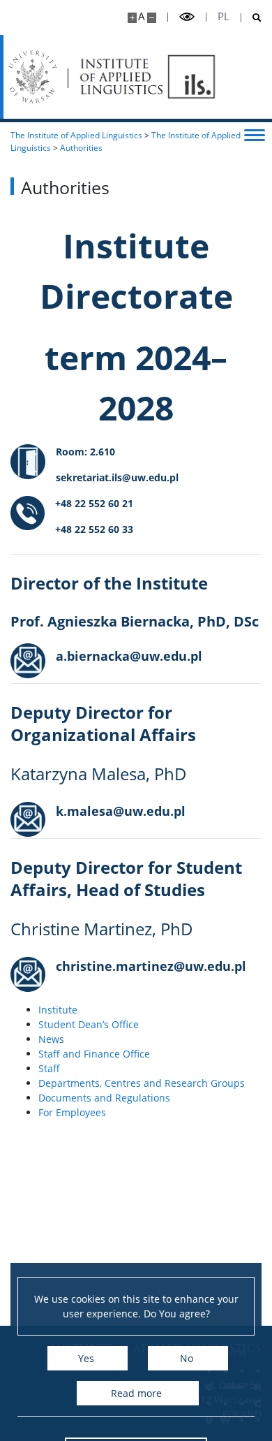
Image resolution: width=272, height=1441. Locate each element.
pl (223, 16)
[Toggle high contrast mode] (187, 17)
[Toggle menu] (254, 134)
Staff (49, 1068)
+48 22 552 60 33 (94, 529)
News (51, 1039)
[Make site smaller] (151, 18)
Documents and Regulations (104, 1097)
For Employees (72, 1112)
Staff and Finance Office (94, 1053)
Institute (57, 1009)
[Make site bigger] (132, 18)
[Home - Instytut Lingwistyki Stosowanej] (148, 76)
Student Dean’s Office (88, 1024)
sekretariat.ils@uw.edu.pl (117, 477)
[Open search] (251, 17)
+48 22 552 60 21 (94, 503)
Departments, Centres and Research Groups (141, 1083)
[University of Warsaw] (32, 76)
